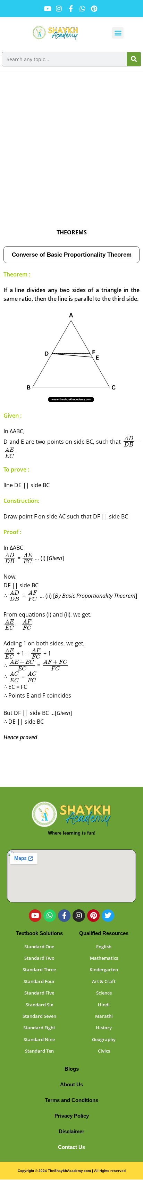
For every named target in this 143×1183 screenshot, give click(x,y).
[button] (118, 33)
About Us (71, 1084)
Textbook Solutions (39, 933)
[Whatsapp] (49, 915)
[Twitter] (108, 915)
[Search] (134, 59)
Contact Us (71, 1147)
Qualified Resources (103, 933)
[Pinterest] (93, 915)
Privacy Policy (71, 1116)
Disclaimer (71, 1131)
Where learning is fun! (71, 833)
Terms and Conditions (71, 1100)
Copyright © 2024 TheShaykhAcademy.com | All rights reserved (72, 1171)
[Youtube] (35, 915)
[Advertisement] (71, 147)
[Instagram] (79, 915)
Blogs (72, 1069)
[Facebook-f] (64, 915)
